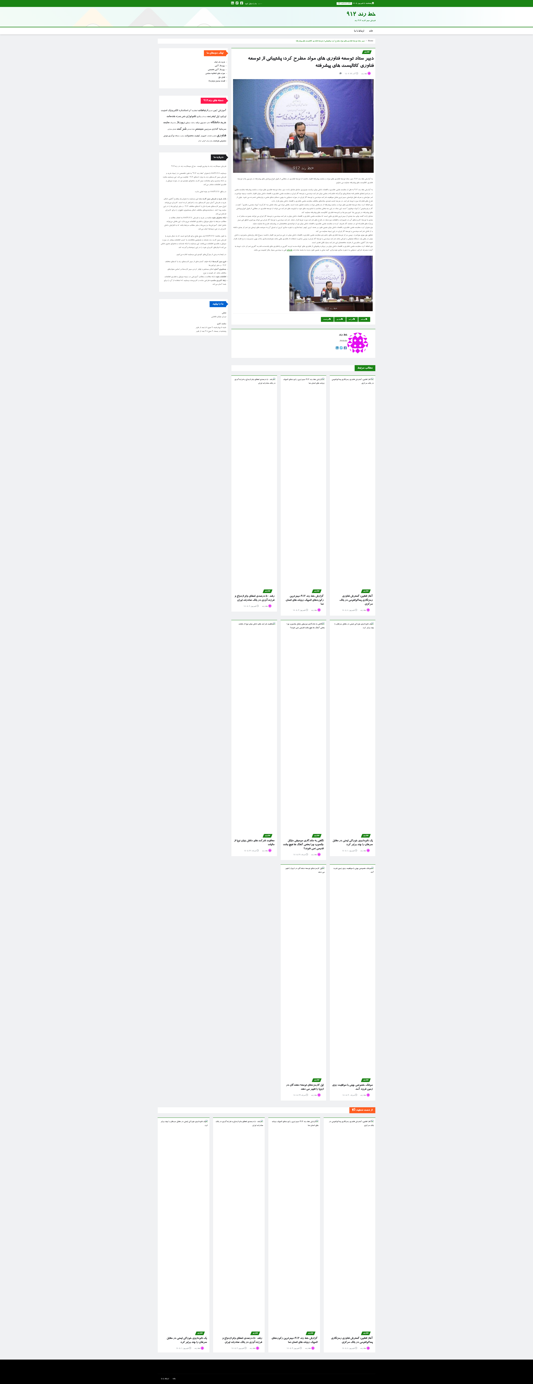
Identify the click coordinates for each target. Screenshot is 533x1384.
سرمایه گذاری (219, 129)
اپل (217, 116)
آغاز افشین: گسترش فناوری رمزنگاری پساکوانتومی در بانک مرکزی (356, 600)
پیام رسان (209, 141)
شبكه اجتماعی (191, 129)
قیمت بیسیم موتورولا (216, 81)
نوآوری (171, 136)
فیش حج (221, 77)
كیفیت (197, 136)
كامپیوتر (203, 136)
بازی (199, 116)
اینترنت (211, 116)
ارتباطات (203, 110)
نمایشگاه (177, 136)
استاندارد (183, 110)
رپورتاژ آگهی (220, 66)
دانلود (208, 123)
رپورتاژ (181, 122)
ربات (198, 123)
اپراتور (223, 116)
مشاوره (182, 136)
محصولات (189, 136)
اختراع (210, 111)
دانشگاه (215, 122)
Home (370, 41)
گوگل (199, 141)
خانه (371, 31)
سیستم (199, 129)
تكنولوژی (191, 116)
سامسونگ (173, 123)
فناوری (338, 319)
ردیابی (187, 123)
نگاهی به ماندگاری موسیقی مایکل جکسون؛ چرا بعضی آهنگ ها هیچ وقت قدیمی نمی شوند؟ (303, 844)
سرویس (207, 129)
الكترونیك (173, 110)
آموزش (222, 110)
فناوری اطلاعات (211, 136)
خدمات (289, 250)
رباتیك (193, 123)
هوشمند (326, 319)
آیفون (215, 111)
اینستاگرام (203, 117)
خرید (223, 122)
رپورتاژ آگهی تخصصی (216, 70)
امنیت (164, 110)
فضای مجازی (172, 129)
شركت (351, 319)
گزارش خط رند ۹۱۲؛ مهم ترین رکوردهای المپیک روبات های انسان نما (305, 600)
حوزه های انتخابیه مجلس (215, 73)
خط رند (364, 74)
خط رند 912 (361, 15)
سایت (166, 122)
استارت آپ (192, 111)
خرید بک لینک (219, 62)
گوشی (204, 141)
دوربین (203, 123)
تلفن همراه (180, 117)
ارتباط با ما (359, 31)
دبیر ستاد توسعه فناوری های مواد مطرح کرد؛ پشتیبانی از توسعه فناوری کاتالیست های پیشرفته (330, 41)
